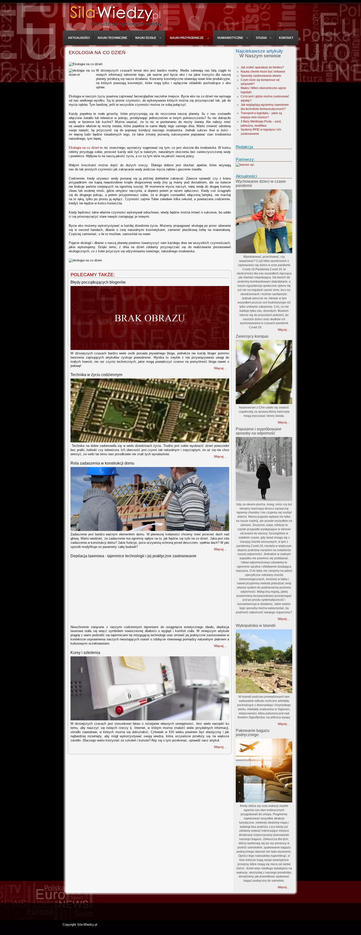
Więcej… (284, 330)
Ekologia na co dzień (97, 52)
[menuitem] (79, 37)
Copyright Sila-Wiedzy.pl (80, 924)
